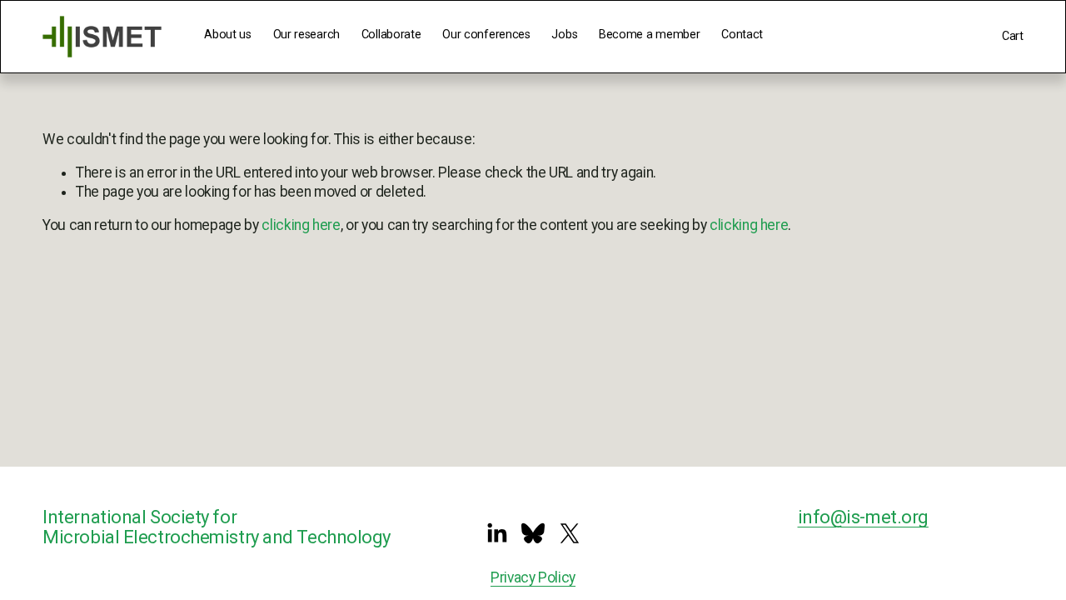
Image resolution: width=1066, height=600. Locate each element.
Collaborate (391, 35)
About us (228, 35)
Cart (1013, 36)
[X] (569, 533)
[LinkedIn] (496, 533)
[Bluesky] (533, 533)
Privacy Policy (533, 577)
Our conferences (486, 35)
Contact (742, 35)
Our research (307, 35)
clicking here (301, 225)
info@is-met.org (863, 518)
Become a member (649, 35)
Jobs (564, 35)
